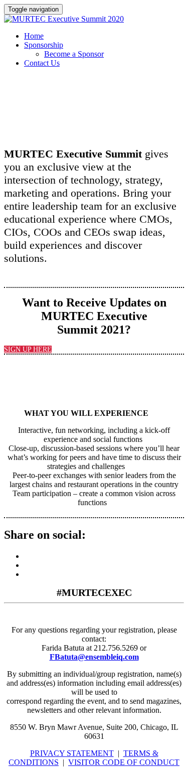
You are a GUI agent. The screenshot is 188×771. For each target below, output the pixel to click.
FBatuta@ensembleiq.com (94, 657)
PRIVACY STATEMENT (72, 753)
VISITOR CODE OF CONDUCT (123, 762)
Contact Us (42, 63)
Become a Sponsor (74, 54)
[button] (28, 349)
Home (34, 36)
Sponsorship (43, 45)
